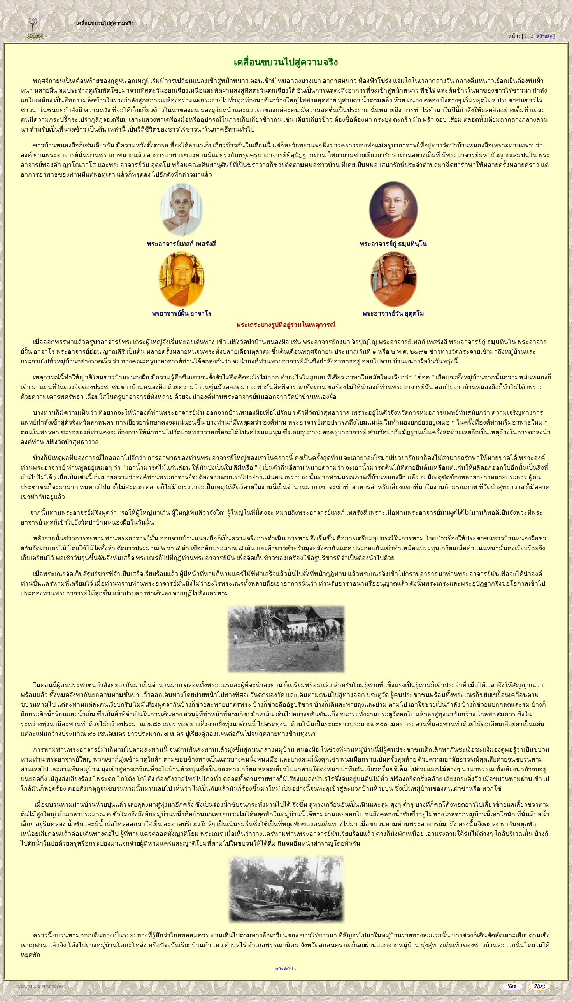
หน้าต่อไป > (286, 969)
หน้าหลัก (544, 36)
